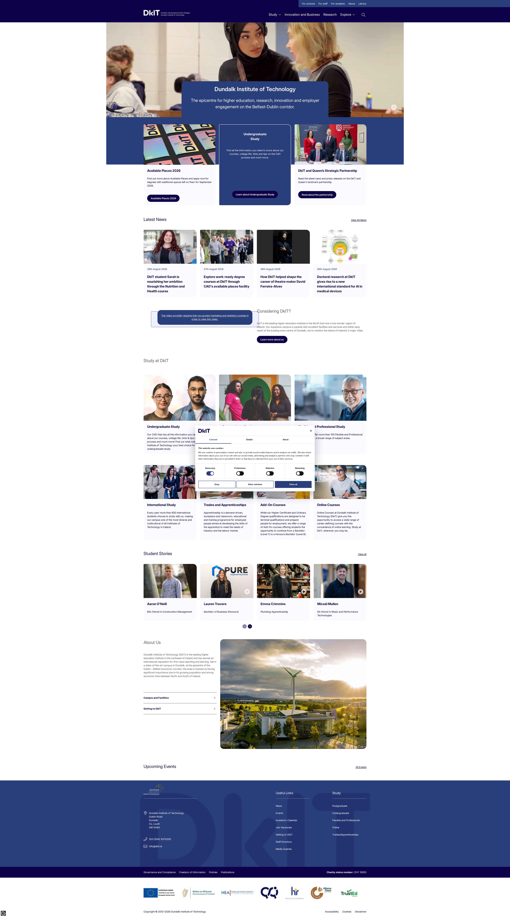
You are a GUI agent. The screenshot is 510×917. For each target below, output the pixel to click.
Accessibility (332, 911)
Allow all (293, 484)
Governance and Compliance (160, 872)
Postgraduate (339, 806)
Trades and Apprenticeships (225, 505)
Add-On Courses (273, 505)
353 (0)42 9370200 (160, 839)
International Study (161, 505)
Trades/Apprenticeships (345, 834)
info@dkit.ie (155, 846)
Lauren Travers (215, 604)
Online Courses (328, 505)
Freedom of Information (192, 872)
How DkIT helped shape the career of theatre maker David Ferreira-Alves (282, 281)
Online (335, 827)
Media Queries (284, 849)
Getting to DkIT (152, 708)
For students (338, 3)
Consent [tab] (213, 439)
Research (330, 14)
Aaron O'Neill (157, 604)
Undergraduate (340, 813)
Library (362, 3)
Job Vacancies (284, 827)
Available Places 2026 (163, 198)
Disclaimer (360, 911)
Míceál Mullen (327, 604)
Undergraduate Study (163, 427)
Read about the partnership (317, 194)
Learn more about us (272, 339)
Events (279, 813)
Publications (227, 872)
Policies (213, 872)
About (351, 3)
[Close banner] (311, 431)
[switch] (240, 473)
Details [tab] (249, 439)
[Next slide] (250, 626)
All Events (361, 767)
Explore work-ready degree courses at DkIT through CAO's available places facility (226, 281)
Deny (216, 484)
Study (273, 14)
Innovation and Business (302, 14)
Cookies (346, 911)
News (279, 806)
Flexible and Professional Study (321, 427)
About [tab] (285, 439)
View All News (358, 220)
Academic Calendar (286, 820)
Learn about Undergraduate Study (255, 194)
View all (362, 554)
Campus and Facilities (156, 697)
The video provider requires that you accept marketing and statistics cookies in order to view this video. (205, 317)
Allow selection (255, 484)
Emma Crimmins (273, 604)
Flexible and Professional (346, 820)
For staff (323, 3)
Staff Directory (284, 841)
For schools (308, 3)
